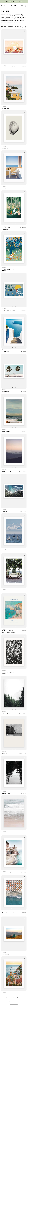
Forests (10, 26)
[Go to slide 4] (16, 184)
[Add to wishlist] (25, 31)
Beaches (3, 26)
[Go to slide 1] (12, 63)
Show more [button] (14, 1003)
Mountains (18, 26)
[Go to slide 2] (14, 63)
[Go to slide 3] (15, 63)
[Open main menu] (1, 6)
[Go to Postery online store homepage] (14, 6)
